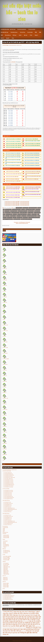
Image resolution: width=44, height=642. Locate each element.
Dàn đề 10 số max (8, 626)
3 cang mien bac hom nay (33, 207)
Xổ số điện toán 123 (5, 330)
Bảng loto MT (5, 577)
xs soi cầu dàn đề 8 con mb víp (8, 482)
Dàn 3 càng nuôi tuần (37, 212)
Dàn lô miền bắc (28, 624)
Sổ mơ (13, 38)
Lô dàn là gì (14, 217)
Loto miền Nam (4, 426)
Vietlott (20, 35)
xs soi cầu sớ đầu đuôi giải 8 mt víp (8, 508)
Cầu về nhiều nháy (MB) (7, 556)
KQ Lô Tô (2, 38)
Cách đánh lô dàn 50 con (15, 212)
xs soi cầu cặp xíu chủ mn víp (8, 516)
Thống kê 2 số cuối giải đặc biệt (8, 219)
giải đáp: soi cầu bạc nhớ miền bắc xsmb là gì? (22, 223)
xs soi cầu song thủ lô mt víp (7, 510)
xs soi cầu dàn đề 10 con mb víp (8, 483)
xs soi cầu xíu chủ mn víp (7, 524)
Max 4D (4, 313)
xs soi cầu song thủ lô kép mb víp (8, 497)
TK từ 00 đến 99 (5, 563)
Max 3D (4, 542)
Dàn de (4, 214)
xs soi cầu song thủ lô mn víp (8, 523)
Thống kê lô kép (5, 381)
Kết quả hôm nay (8, 35)
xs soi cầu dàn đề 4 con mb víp (8, 479)
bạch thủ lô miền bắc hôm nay (20, 616)
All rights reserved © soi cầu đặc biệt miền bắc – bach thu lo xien (22, 640)
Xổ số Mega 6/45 (6, 544)
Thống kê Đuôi (4, 392)
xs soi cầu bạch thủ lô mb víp (8, 476)
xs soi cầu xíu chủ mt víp (7, 511)
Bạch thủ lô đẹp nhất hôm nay (30, 209)
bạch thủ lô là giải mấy (33, 615)
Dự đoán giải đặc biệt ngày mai (24, 626)
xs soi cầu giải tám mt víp (7, 505)
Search (4, 230)
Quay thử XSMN (5, 443)
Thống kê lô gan (5, 572)
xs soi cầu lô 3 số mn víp (7, 519)
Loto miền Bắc (4, 420)
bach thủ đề (23, 209)
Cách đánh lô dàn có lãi (23, 212)
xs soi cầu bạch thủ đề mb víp (8, 473)
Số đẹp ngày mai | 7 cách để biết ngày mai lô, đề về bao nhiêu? (22, 222)
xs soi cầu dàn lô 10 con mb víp (8, 485)
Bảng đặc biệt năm (13, 618)
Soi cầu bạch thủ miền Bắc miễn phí (34, 217)
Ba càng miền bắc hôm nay (16, 209)
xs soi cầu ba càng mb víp (7, 472)
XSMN (40, 32)
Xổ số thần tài (4, 336)
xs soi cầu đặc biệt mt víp (7, 504)
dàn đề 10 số (36, 624)
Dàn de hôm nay (34, 214)
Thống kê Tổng (5, 565)
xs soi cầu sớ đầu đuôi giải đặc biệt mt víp (10, 509)
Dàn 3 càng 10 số (30, 212)
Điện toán (25, 35)
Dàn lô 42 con (19, 624)
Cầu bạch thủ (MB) (6, 559)
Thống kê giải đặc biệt (17, 219)
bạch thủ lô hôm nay (21, 615)
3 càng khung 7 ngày (19, 207)
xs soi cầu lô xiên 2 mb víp (7, 492)
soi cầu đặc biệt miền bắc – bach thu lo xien (22, 12)
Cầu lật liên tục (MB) (5, 347)
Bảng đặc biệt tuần (8, 212)
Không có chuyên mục (33, 628)
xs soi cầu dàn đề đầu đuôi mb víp (8, 484)
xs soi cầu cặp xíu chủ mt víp (8, 503)
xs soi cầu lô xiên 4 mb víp (7, 495)
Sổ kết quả (14, 35)
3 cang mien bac (25, 207)
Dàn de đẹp (29, 214)
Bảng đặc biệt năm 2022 (25, 618)
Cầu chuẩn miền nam (14, 32)
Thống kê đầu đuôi (5, 364)
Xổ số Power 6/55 (6, 545)
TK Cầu (31, 35)
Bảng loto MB (5, 579)
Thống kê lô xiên (5, 375)
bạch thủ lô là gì (7, 616)
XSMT (2, 35)
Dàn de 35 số (15, 214)
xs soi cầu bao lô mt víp (7, 502)
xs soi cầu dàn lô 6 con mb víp (8, 490)
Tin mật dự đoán (30, 32)
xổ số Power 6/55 (5, 302)
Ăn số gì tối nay (22, 32)
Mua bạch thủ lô (25, 217)
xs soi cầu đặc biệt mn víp (7, 517)
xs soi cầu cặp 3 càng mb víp (8, 478)
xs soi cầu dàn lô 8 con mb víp (8, 491)
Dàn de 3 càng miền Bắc (26, 621)
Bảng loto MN (5, 578)
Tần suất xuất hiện (5, 409)
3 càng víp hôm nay (8, 209)
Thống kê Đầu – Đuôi (5, 398)
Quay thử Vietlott (5, 454)
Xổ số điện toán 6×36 (6, 551)
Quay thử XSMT (5, 584)
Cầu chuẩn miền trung (4, 32)
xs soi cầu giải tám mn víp (7, 518)
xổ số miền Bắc (10, 49)
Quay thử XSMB (5, 437)
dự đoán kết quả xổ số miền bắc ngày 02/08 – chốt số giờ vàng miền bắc (17, 201)
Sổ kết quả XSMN (6, 536)
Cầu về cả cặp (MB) (6, 557)
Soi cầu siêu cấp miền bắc (21, 29)
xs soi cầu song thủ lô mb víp (8, 498)
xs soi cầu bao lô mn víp (7, 515)
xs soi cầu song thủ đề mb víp (8, 496)
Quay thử (7, 38)
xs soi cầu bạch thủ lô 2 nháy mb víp (9, 477)
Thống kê (36, 35)
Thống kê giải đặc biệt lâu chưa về (26, 219)
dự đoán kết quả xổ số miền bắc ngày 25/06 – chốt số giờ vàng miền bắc (17, 205)
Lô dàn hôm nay (9, 217)
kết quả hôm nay (5, 268)
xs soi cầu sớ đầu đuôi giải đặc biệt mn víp (10, 522)
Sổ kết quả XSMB (5, 274)
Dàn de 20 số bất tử (9, 214)
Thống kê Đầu (5, 569)
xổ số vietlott (4, 291)
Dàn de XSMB (24, 622)
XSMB (36, 32)
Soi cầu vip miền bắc (31, 29)
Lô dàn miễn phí (19, 217)
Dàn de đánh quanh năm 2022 (22, 214)
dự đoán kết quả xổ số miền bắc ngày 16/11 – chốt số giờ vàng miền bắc (17, 202)
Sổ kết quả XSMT (5, 285)
